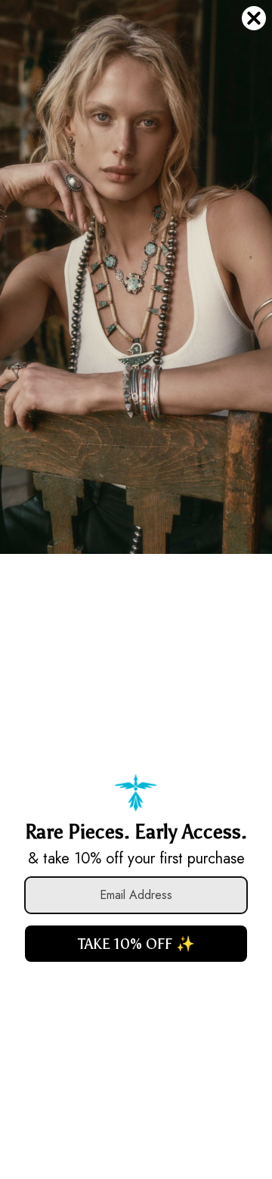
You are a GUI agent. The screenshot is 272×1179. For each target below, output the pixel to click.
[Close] (254, 18)
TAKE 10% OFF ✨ (136, 944)
